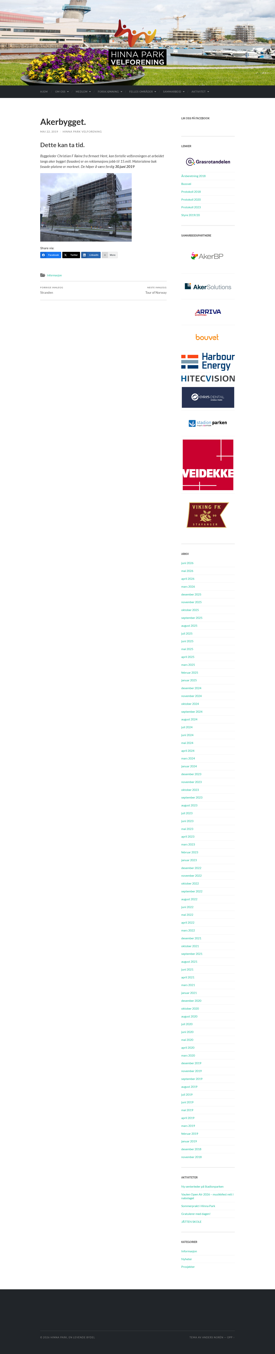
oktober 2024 (190, 703)
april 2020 (187, 1047)
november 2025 (191, 602)
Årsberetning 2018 (193, 176)
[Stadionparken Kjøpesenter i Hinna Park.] (208, 423)
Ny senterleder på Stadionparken (202, 1186)
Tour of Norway (156, 290)
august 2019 (189, 1086)
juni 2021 (187, 969)
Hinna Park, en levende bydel (73, 1337)
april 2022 (187, 922)
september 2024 (191, 711)
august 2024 (189, 719)
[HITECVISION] (208, 378)
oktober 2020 (190, 1008)
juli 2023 (186, 813)
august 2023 (189, 805)
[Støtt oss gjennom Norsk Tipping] (208, 161)
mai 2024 (187, 742)
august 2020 (189, 1016)
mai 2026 (187, 570)
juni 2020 (187, 1032)
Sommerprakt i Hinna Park (198, 1206)
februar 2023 (189, 852)
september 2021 (191, 953)
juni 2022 (187, 907)
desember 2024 (191, 688)
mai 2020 (187, 1039)
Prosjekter (188, 1266)
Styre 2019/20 (190, 215)
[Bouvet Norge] (208, 337)
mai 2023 (187, 828)
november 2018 (191, 1157)
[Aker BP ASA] (208, 256)
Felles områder (141, 91)
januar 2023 (189, 860)
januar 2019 (189, 1141)
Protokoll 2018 (191, 191)
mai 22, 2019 (49, 131)
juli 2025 (186, 633)
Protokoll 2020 (191, 199)
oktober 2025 (190, 610)
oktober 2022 (190, 883)
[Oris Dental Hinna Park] (208, 397)
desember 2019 (191, 1063)
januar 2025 (189, 680)
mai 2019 (187, 1110)
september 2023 (191, 797)
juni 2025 (187, 641)
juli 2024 (186, 727)
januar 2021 (189, 992)
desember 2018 (191, 1149)
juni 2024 (187, 735)
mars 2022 (188, 930)
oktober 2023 (190, 789)
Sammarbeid (172, 91)
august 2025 (189, 625)
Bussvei (186, 183)
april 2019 (187, 1118)
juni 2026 (187, 563)
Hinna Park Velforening (82, 131)
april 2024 (187, 750)
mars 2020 (188, 1055)
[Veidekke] (208, 464)
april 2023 (187, 836)
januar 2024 (189, 766)
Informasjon (54, 275)
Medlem (82, 91)
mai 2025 (187, 649)
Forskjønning (108, 91)
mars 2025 (188, 664)
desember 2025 (191, 594)
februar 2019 (189, 1133)
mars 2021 (188, 985)
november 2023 (191, 782)
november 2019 (191, 1071)
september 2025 (191, 617)
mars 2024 (188, 758)
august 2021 (189, 961)
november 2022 (191, 875)
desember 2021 (191, 938)
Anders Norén (212, 1337)
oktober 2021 (190, 946)
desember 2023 (191, 774)
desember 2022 (191, 868)
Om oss (60, 91)
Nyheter (186, 1259)
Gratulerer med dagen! (195, 1213)
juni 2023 (187, 821)
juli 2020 (186, 1024)
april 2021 (187, 977)
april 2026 (187, 578)
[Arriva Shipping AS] (208, 312)
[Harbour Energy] (208, 361)
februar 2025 (189, 672)
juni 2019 (187, 1102)
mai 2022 (187, 914)
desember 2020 (191, 1000)
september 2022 (191, 891)
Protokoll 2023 (191, 207)
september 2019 (191, 1078)
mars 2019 (188, 1125)
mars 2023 (188, 844)
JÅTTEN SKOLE (191, 1221)
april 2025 (187, 656)
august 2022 (189, 899)
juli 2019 (186, 1094)
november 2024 (191, 696)
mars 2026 (188, 586)
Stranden (51, 290)
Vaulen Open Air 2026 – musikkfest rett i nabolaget (207, 1196)
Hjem (44, 91)
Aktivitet (199, 91)
